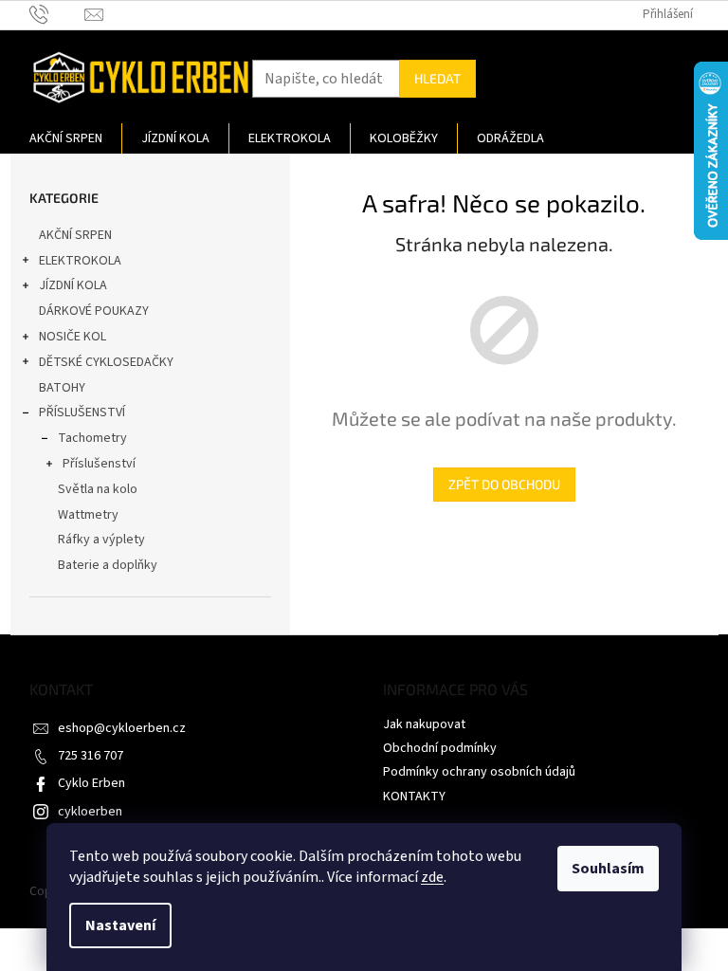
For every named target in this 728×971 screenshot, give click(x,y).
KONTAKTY (414, 796)
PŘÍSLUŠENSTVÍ (82, 412)
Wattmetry (88, 514)
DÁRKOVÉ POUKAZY (94, 311)
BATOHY (62, 387)
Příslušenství (99, 463)
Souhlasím (608, 868)
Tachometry (92, 438)
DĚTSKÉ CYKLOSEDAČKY (106, 362)
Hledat (437, 78)
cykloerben (90, 811)
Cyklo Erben (91, 783)
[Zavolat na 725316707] (57, 14)
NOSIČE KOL (72, 336)
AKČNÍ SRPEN (75, 235)
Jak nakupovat (424, 724)
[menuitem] (65, 138)
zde (432, 877)
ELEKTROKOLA (80, 260)
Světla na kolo (97, 489)
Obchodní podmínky (440, 748)
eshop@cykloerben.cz (122, 728)
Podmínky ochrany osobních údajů (479, 771)
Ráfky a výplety (101, 539)
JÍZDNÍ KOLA (73, 285)
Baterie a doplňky (107, 565)
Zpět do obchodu (504, 484)
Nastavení (120, 925)
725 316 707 (90, 755)
